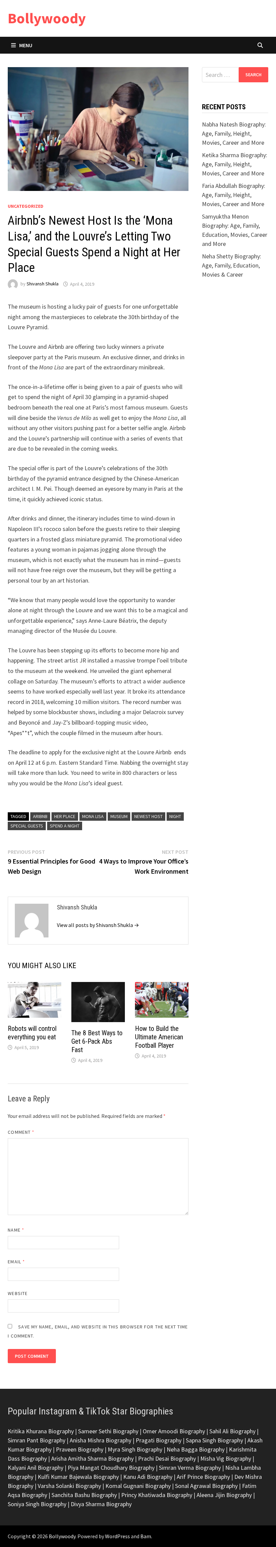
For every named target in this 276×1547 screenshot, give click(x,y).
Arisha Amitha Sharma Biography (92, 1458)
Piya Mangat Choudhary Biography (111, 1467)
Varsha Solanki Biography (69, 1486)
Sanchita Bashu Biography (84, 1495)
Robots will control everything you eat (32, 1032)
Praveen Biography (79, 1449)
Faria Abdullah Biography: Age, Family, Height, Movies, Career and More (233, 195)
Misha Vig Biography (225, 1458)
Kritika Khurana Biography (41, 1431)
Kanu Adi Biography (147, 1477)
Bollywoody (47, 18)
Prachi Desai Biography (167, 1458)
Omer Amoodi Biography (174, 1431)
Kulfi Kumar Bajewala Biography (78, 1477)
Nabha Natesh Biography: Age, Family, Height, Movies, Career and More (234, 133)
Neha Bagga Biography (196, 1449)
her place (64, 816)
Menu (25, 45)
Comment (21, 1132)
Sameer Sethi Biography (108, 1431)
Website (18, 1293)
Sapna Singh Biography (214, 1440)
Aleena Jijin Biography (224, 1495)
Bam (145, 1536)
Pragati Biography (158, 1440)
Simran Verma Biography (190, 1467)
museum (119, 816)
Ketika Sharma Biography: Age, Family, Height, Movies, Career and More (234, 164)
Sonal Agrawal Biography (206, 1486)
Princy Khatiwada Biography (156, 1495)
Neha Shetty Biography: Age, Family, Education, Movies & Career (231, 265)
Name (16, 1230)
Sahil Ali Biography (232, 1431)
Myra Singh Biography (135, 1449)
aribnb (40, 816)
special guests (26, 826)
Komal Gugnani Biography (138, 1486)
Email (16, 1262)
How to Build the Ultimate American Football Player (159, 1036)
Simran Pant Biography (36, 1440)
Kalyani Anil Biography (35, 1467)
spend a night (64, 826)
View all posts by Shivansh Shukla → (98, 925)
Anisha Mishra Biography (100, 1440)
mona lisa (93, 816)
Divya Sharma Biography (101, 1504)
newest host (148, 816)
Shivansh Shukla (43, 284)
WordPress (117, 1536)
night (175, 816)
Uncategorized (25, 206)
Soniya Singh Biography (37, 1504)
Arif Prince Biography (203, 1477)
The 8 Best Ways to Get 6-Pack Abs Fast (97, 1041)
